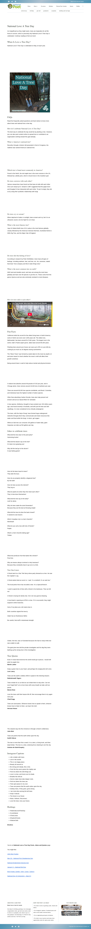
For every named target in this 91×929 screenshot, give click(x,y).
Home (29, 6)
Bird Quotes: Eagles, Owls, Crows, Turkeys (20, 871)
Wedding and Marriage (64, 10)
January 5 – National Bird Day (16, 867)
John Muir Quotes (12, 854)
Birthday (32, 10)
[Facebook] (8, 1)
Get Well (38, 10)
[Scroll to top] (87, 924)
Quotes (71, 6)
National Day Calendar (61, 6)
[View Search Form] (83, 6)
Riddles (78, 6)
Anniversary (24, 10)
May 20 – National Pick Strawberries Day (20, 858)
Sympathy (53, 10)
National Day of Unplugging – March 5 (19, 876)
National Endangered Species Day (18, 863)
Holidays (51, 6)
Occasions (43, 6)
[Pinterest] (15, 1)
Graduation (45, 10)
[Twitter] (12, 1)
